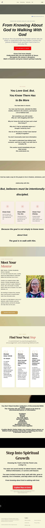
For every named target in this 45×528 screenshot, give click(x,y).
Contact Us (27, 522)
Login (42, 2)
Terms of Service (37, 520)
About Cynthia (27, 520)
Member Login (27, 525)
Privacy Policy (37, 522)
